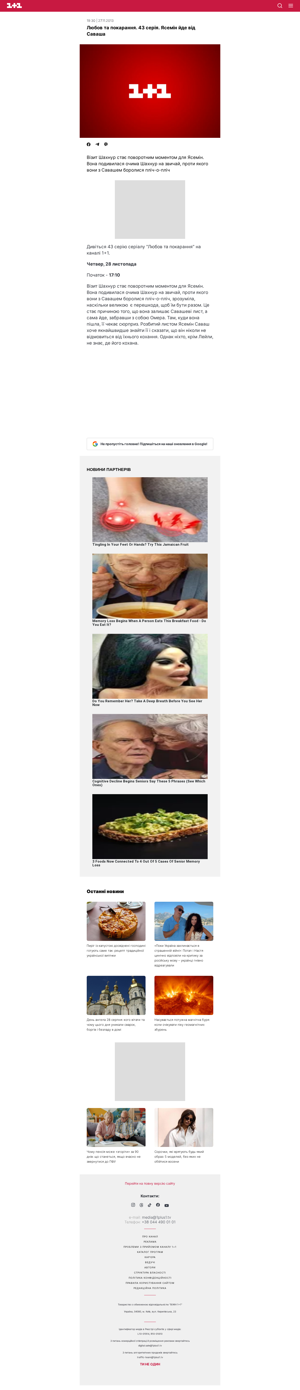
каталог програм (150, 1252)
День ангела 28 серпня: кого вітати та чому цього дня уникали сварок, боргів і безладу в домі (116, 1024)
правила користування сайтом (150, 1282)
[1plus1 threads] (141, 1205)
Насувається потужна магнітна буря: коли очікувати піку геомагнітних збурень (182, 1024)
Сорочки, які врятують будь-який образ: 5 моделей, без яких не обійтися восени (179, 1156)
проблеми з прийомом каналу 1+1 (150, 1246)
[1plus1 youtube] (167, 1205)
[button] (291, 6)
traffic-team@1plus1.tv (150, 1357)
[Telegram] (97, 145)
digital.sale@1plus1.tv (150, 1345)
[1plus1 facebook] (158, 1205)
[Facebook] (88, 145)
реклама (150, 1241)
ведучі (150, 1262)
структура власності (150, 1272)
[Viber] (106, 145)
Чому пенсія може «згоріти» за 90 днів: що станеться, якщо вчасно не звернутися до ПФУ (114, 1156)
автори (150, 1267)
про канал (150, 1236)
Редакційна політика (150, 1288)
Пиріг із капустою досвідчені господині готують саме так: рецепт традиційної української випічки (116, 950)
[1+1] (14, 5)
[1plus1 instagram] (133, 1205)
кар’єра (150, 1257)
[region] (150, 209)
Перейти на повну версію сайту (150, 1183)
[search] (280, 5)
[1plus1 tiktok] (149, 1205)
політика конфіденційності (150, 1277)
